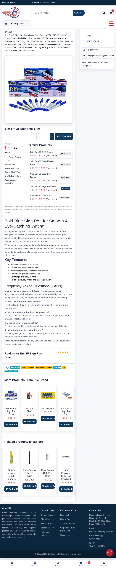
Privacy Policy (47, 523)
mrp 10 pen (15, 367)
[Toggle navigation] (110, 23)
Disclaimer (45, 519)
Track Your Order (67, 523)
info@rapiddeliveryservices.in (102, 531)
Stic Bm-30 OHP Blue (41, 195)
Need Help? (93, 41)
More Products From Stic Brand (26, 380)
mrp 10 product (28, 367)
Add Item (65, 188)
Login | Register (8, 3)
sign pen (57, 367)
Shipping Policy (48, 528)
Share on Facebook (91, 62)
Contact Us (65, 535)
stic (64, 367)
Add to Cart (63, 136)
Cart (89, 36)
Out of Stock (65, 154)
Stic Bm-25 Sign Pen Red (43, 186)
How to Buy (65, 519)
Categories (17, 23)
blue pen (8, 371)
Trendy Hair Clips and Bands (44, 3)
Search (78, 12)
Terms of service (48, 515)
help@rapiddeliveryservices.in (101, 55)
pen (15, 371)
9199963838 (93, 50)
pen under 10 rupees (44, 367)
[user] (104, 13)
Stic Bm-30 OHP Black (41, 152)
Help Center (65, 515)
